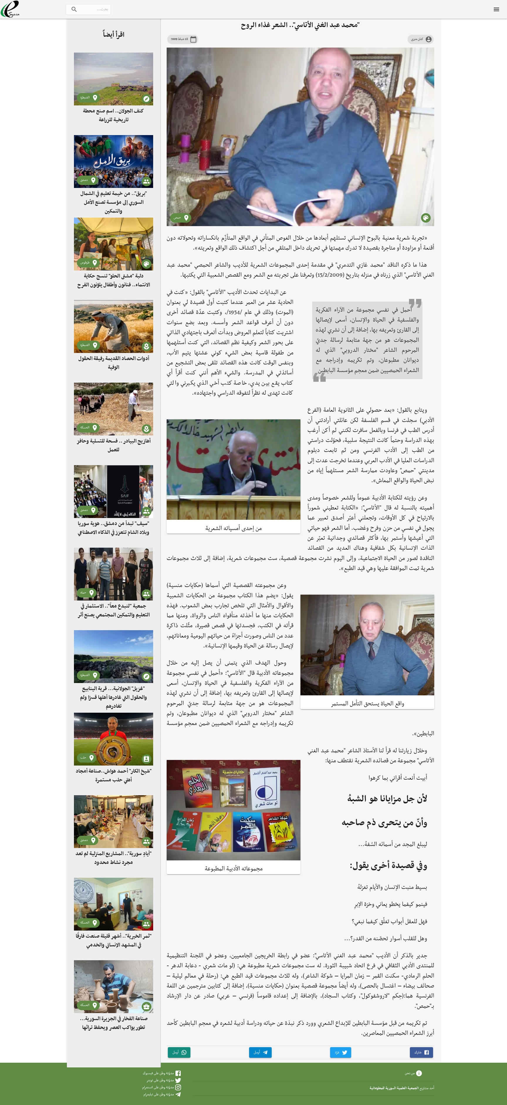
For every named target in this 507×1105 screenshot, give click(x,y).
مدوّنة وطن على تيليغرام (158, 1094)
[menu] (496, 9)
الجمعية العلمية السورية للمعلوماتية (394, 1088)
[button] (421, 1052)
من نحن (410, 1073)
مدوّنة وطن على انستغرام (158, 1087)
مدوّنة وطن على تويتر (160, 1080)
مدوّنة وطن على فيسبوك (158, 1073)
